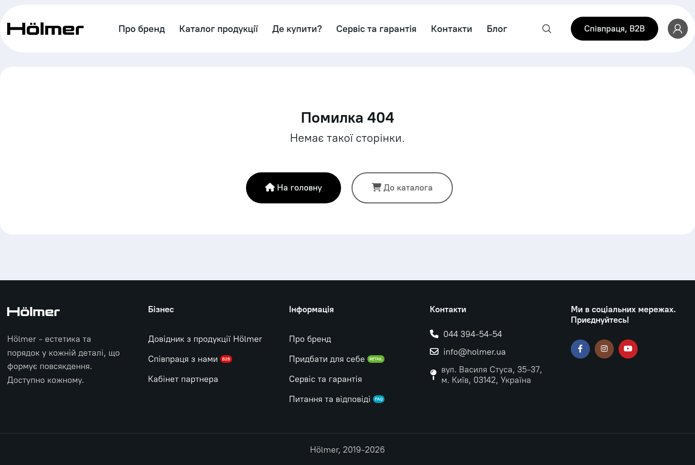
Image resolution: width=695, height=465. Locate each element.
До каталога (408, 187)
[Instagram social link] (604, 349)
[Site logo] (45, 28)
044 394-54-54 (472, 334)
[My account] (678, 28)
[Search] (546, 28)
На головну (299, 187)
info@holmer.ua (474, 352)
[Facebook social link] (580, 349)
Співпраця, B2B (614, 28)
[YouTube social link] (628, 349)
